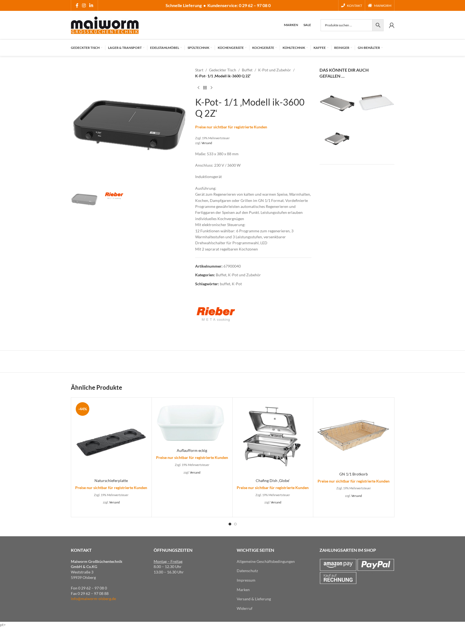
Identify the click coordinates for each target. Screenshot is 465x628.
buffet (225, 283)
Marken (243, 589)
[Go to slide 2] (235, 524)
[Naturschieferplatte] (111, 437)
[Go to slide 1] (230, 524)
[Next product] (211, 88)
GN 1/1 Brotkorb (353, 474)
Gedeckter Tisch (222, 70)
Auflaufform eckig (192, 450)
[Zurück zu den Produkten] (205, 88)
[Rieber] (215, 313)
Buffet (247, 70)
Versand (206, 143)
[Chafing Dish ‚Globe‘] (273, 437)
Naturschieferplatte (111, 480)
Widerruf (244, 608)
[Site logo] (105, 24)
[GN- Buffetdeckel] (338, 102)
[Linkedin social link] (91, 5)
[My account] (391, 25)
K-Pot (237, 283)
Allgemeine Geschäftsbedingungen (266, 561)
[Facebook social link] (77, 5)
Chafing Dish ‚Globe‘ (273, 480)
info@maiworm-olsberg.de (93, 598)
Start (199, 70)
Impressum (246, 580)
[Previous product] (198, 88)
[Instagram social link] (84, 5)
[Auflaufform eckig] (192, 422)
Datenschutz (247, 570)
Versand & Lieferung (254, 599)
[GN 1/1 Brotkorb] (353, 434)
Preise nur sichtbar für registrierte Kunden (231, 127)
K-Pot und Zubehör (274, 70)
